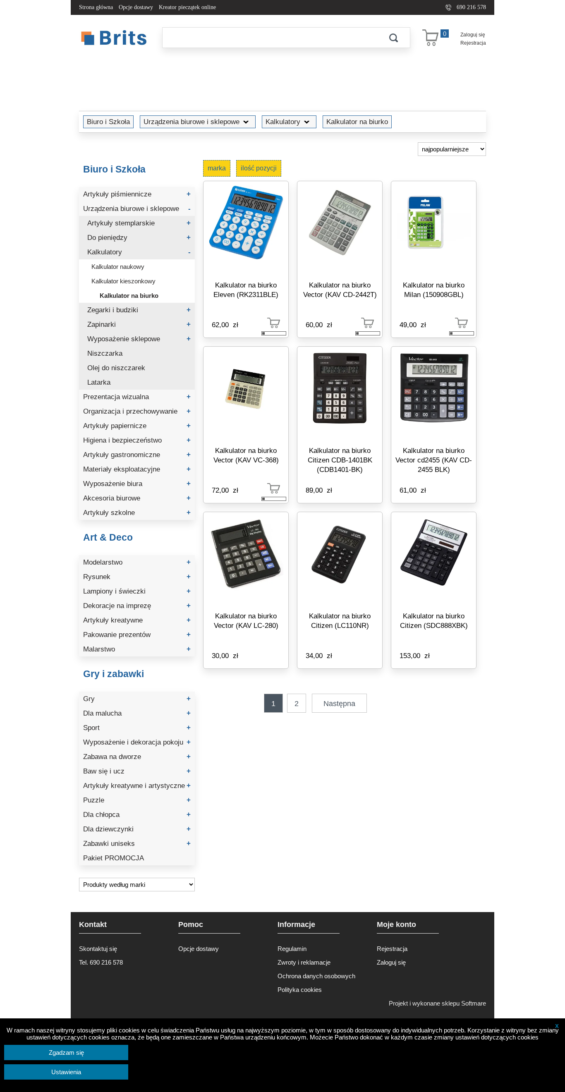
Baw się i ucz (137, 771)
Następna (339, 703)
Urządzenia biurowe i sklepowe (191, 121)
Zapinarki (139, 324)
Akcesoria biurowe (137, 498)
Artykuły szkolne (137, 513)
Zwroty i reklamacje (304, 962)
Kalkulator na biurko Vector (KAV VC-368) (246, 455)
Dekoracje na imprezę (137, 606)
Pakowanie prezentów (137, 635)
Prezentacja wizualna (137, 397)
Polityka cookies (300, 989)
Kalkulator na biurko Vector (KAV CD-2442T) (340, 289)
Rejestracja (473, 43)
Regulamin (292, 948)
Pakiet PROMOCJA (113, 858)
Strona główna (96, 7)
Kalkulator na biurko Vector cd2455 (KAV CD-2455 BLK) (433, 460)
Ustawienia (66, 1071)
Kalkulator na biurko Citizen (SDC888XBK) (434, 620)
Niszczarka (104, 353)
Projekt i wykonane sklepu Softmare (437, 1003)
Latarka (98, 382)
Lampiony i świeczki (137, 591)
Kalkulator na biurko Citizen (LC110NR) (340, 620)
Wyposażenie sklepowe (139, 339)
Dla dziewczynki (137, 829)
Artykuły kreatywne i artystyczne (137, 786)
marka (217, 168)
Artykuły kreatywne (137, 620)
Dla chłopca (137, 815)
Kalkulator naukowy (117, 266)
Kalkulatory (283, 121)
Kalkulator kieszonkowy (123, 281)
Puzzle (137, 800)
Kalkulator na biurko (357, 121)
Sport (137, 728)
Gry (137, 699)
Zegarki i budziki (139, 310)
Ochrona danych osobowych (316, 975)
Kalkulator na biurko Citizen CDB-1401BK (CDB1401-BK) (340, 460)
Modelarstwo (137, 562)
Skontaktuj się (98, 948)
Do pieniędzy (139, 238)
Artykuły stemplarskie (139, 223)
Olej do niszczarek (116, 368)
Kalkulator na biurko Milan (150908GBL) (433, 289)
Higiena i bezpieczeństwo (137, 440)
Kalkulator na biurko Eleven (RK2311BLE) (245, 289)
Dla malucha (137, 713)
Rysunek (137, 577)
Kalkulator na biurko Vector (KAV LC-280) (246, 620)
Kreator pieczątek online (187, 7)
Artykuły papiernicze (137, 426)
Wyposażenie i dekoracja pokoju (137, 742)
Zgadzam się (66, 1052)
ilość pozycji (259, 168)
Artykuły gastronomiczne (137, 455)
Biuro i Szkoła (108, 121)
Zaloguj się (472, 35)
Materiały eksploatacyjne (137, 469)
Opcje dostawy (136, 7)
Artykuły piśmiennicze (137, 194)
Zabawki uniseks (137, 844)
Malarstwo (137, 649)
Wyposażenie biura (137, 484)
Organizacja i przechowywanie (137, 411)
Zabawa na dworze (137, 757)
